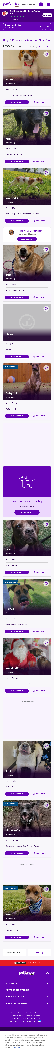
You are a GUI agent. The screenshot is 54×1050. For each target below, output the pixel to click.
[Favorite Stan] (46, 889)
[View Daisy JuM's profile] (27, 381)
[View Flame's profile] (27, 322)
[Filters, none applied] (48, 26)
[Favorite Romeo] (46, 583)
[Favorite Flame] (46, 308)
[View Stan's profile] (27, 903)
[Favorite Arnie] (46, 746)
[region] (27, 1040)
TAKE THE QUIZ (27, 239)
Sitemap (38, 1013)
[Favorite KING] (46, 113)
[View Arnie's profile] (27, 759)
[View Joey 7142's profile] (27, 186)
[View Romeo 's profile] (27, 597)
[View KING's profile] (27, 127)
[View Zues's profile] (27, 263)
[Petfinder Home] (11, 4)
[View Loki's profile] (27, 538)
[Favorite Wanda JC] (46, 643)
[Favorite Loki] (46, 524)
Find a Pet (27, 4)
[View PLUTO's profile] (27, 68)
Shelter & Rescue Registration (22, 1013)
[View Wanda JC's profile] (27, 656)
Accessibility (35, 1018)
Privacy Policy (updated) (20, 1018)
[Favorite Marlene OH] (46, 805)
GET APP (47, 15)
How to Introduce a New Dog (27, 501)
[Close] (50, 1035)
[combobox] (44, 47)
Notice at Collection (33, 1016)
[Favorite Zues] (46, 249)
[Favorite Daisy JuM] (46, 368)
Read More (27, 512)
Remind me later (16, 19)
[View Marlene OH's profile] (27, 818)
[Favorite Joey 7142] (46, 173)
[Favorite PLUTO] (46, 54)
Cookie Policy (14, 1021)
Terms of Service (17, 1016)
